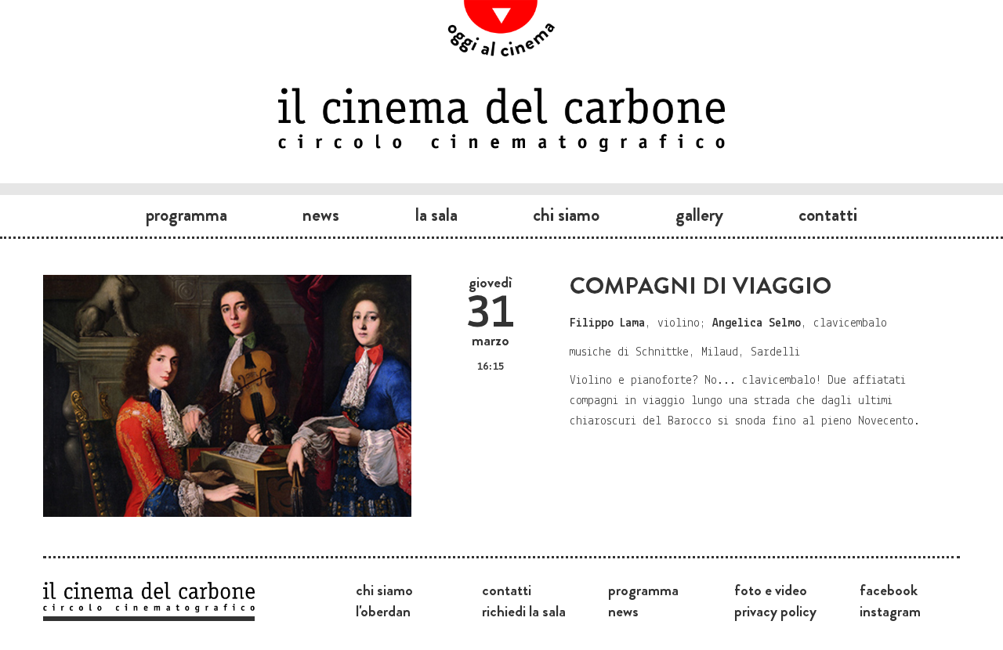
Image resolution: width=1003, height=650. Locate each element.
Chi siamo (566, 214)
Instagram (890, 611)
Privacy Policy (775, 611)
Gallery (699, 214)
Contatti (827, 214)
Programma (186, 214)
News (320, 214)
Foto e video (770, 590)
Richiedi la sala (524, 611)
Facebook (889, 590)
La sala (436, 214)
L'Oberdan (383, 611)
